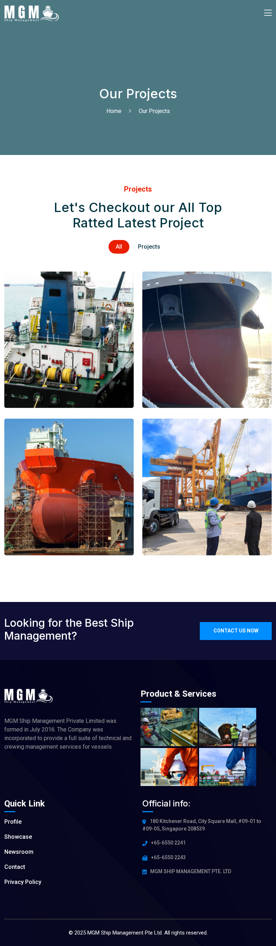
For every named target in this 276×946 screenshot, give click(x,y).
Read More (45, 380)
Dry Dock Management (62, 475)
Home (115, 111)
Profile (13, 821)
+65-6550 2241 (168, 843)
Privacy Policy (22, 882)
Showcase (18, 836)
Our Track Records (192, 328)
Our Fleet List (45, 343)
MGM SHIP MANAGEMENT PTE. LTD (190, 871)
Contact (14, 866)
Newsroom (18, 851)
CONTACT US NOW (235, 631)
